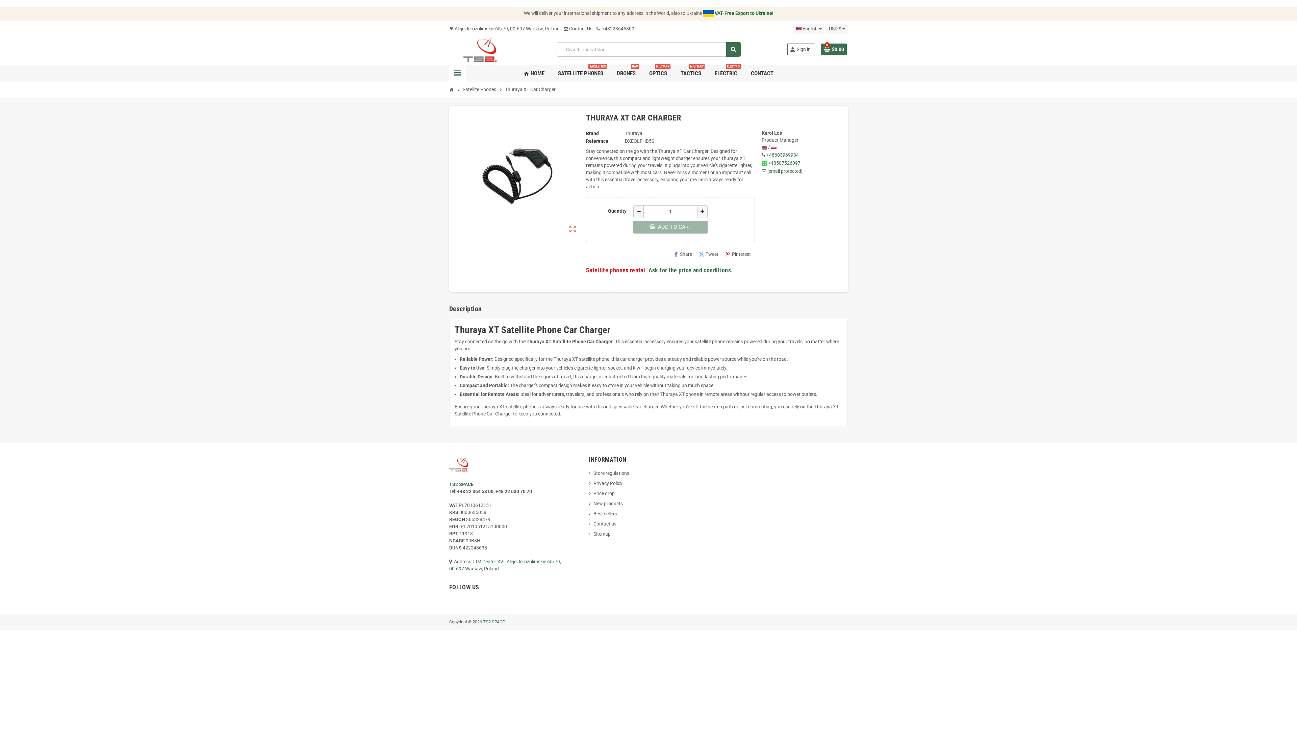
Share (682, 254)
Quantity (617, 211)
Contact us (604, 523)
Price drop (604, 493)
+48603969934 (782, 155)
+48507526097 (784, 163)
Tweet (708, 254)
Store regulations (611, 473)
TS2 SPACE (494, 621)
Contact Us (580, 28)
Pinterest (738, 254)
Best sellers (605, 513)
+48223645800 (617, 28)
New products (608, 503)
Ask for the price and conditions (689, 270)
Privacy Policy (607, 483)
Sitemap (602, 534)
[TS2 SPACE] (480, 49)
